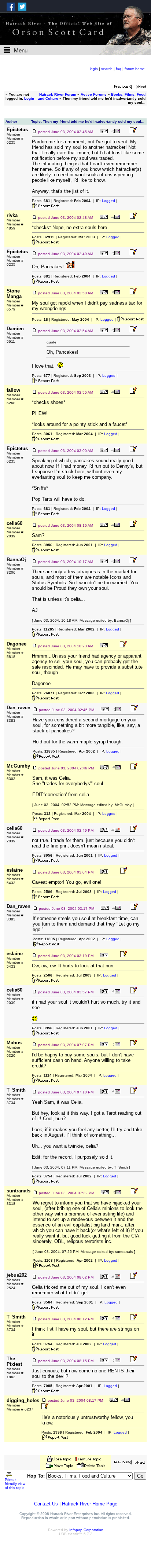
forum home (135, 69)
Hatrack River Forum (57, 94)
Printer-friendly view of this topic (15, 1484)
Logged (108, 201)
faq (118, 69)
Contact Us (46, 1504)
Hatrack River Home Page (89, 1504)
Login (29, 98)
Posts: (41, 201)
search (107, 69)
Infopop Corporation (86, 1530)
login (94, 69)
